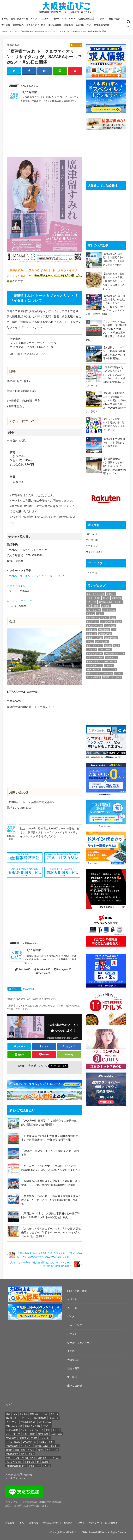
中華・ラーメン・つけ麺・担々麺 (101, 661)
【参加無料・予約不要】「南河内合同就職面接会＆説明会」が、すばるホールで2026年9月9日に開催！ (51, 1200)
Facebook (42, 969)
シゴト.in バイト (94, 545)
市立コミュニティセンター (110, 601)
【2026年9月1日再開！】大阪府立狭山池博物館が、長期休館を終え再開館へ (49, 1122)
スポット (102, 18)
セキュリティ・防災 (35, 24)
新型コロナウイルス (95, 593)
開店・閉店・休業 (19, 18)
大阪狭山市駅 (105, 633)
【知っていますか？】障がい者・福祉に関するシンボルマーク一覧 (114, 424)
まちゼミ (106, 605)
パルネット (91, 649)
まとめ (71, 1351)
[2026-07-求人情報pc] (106, 76)
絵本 (119, 677)
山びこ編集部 (54, 24)
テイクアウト (107, 621)
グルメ (71, 1316)
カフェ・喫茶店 (93, 677)
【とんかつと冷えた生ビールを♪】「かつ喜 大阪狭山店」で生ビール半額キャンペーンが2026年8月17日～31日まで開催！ (51, 1232)
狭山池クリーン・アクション (99, 673)
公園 (89, 605)
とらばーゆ (92, 539)
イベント (35, 18)
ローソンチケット (18, 601)
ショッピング (74, 1325)
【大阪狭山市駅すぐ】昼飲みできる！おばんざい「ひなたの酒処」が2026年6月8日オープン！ (114, 466)
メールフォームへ (15, 1478)
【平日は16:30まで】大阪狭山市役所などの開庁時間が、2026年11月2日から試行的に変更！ (50, 1215)
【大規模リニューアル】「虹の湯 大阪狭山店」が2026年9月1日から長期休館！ (114, 353)
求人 (89, 24)
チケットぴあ (15, 585)
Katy (113, 629)
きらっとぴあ (102, 641)
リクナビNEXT (94, 551)
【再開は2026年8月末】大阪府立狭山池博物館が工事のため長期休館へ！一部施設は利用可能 (50, 1137)
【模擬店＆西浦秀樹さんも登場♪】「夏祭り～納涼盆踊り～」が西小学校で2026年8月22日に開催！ (50, 1183)
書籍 (113, 617)
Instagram (62, 969)
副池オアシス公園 (94, 637)
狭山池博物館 (111, 637)
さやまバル (91, 633)
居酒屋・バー (109, 677)
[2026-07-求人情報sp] (35, 1300)
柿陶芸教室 (116, 598)
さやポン (118, 673)
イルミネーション (94, 665)
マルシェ (90, 613)
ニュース (46, 18)
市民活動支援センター (114, 653)
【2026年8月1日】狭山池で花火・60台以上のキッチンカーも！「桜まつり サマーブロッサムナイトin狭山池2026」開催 (105, 305)
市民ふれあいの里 (94, 625)
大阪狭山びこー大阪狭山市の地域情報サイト (86, 1532)
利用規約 (68, 1522)
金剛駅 (96, 605)
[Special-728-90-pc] (45, 1087)
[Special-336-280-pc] (106, 111)
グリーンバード (109, 669)
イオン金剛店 (97, 657)
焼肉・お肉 (91, 601)
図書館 (108, 645)
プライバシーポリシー (88, 1522)
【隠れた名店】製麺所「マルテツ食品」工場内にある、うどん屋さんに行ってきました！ (114, 281)
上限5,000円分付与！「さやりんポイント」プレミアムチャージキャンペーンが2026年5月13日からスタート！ (106, 376)
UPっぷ (90, 641)
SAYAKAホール (32, 988)
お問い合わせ (111, 1522)
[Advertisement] (44, 129)
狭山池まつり (111, 657)
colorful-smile (105, 649)
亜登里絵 (111, 593)
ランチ (100, 613)
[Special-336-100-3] (35, 1318)
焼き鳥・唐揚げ (93, 598)
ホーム (4, 18)
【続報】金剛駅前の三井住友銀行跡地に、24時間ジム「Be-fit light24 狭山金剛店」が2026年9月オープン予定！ (106, 402)
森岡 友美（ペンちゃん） (98, 617)
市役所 (118, 621)
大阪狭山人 (18, 24)
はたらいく (92, 533)
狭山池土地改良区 (94, 653)
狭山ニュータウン (94, 645)
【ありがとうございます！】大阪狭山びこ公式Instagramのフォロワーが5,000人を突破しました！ (51, 1168)
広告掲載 (80, 24)
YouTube (43, 973)
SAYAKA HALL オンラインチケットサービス (34, 576)
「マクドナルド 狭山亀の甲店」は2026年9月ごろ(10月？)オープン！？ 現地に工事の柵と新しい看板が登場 (106, 330)
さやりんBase (109, 609)
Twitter (23, 969)
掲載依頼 (68, 24)
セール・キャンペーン (64, 18)
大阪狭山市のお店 (86, 18)
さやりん (109, 665)
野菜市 (116, 645)
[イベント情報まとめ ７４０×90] (45, 1098)
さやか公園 (91, 629)
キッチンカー (92, 621)
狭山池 (106, 598)
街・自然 (5, 24)
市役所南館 (104, 629)
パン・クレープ (93, 609)
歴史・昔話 (114, 18)
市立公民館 (110, 625)
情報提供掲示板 (101, 24)
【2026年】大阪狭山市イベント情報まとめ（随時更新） (114, 442)
